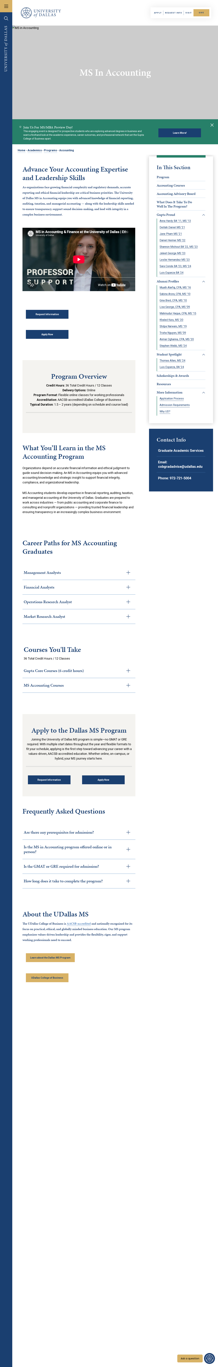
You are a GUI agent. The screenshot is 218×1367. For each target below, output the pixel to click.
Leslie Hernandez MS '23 (175, 259)
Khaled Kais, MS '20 (171, 319)
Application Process (172, 398)
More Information (169, 392)
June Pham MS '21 (171, 233)
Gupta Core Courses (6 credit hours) (54, 671)
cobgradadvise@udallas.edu (180, 467)
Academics (35, 150)
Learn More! (180, 133)
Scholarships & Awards (173, 375)
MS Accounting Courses (44, 685)
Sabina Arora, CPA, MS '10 (175, 294)
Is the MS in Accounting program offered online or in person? (68, 849)
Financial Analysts (39, 587)
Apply (158, 13)
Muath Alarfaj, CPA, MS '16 (175, 287)
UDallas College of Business (47, 977)
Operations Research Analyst (48, 602)
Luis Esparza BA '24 (171, 272)
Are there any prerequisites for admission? (59, 832)
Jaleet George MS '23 (172, 253)
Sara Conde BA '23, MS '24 (175, 266)
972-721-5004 (180, 478)
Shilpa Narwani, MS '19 (173, 326)
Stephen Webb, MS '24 (173, 345)
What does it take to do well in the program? (174, 204)
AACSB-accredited (79, 923)
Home (21, 150)
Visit (188, 13)
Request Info (173, 13)
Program (163, 177)
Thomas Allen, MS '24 (172, 360)
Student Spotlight (169, 354)
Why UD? (165, 411)
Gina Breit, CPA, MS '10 (173, 300)
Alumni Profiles (168, 281)
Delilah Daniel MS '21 (172, 227)
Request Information (47, 314)
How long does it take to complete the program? (63, 881)
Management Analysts (42, 572)
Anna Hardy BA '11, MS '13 (175, 220)
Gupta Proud (166, 214)
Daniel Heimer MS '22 (172, 240)
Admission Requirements (175, 405)
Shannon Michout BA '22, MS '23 (179, 246)
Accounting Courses (171, 185)
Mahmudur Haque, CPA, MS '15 (178, 313)
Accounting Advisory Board (176, 193)
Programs (50, 150)
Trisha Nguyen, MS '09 (173, 332)
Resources (164, 384)
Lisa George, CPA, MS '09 (175, 306)
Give (201, 13)
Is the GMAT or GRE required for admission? (61, 866)
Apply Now (47, 334)
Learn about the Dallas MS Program (50, 957)
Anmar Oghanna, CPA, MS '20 (177, 339)
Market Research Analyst (44, 616)
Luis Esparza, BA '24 (172, 367)
